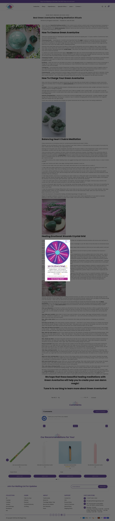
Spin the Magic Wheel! (57, 279)
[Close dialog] (66, 241)
